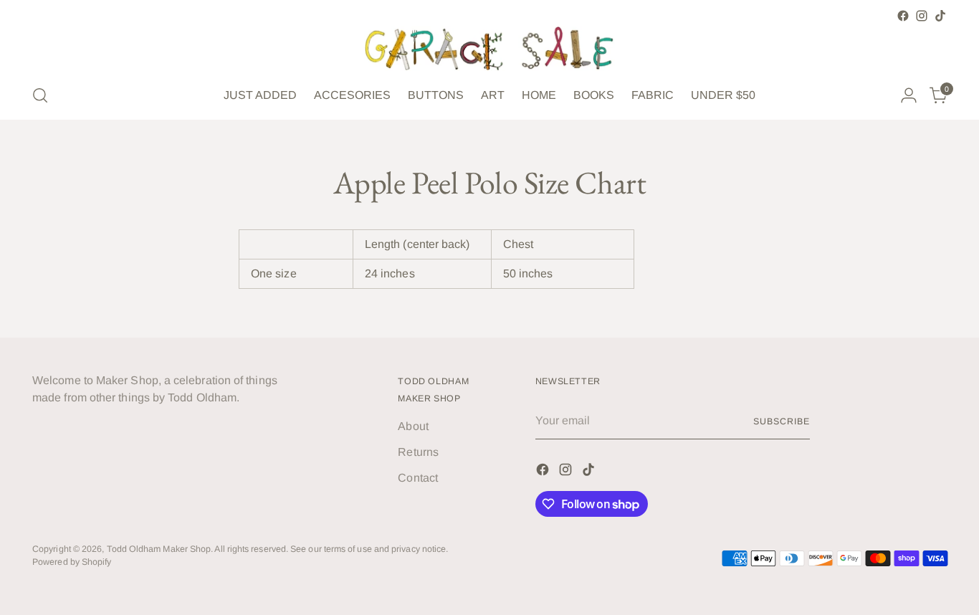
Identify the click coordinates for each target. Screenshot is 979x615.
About (413, 426)
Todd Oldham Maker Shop (159, 549)
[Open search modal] (40, 95)
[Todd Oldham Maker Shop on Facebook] (903, 15)
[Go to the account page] (908, 95)
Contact (418, 478)
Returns (418, 452)
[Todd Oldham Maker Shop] (489, 48)
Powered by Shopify (71, 562)
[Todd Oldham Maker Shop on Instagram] (921, 15)
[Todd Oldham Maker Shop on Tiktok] (940, 15)
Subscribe (781, 421)
